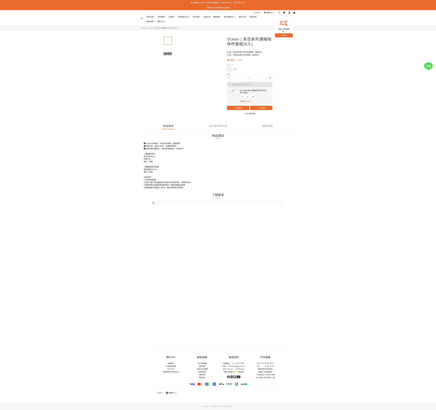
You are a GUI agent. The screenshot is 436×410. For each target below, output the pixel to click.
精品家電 (253, 17)
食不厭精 (196, 17)
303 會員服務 (202, 363)
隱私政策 (202, 374)
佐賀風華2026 (183, 17)
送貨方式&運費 (202, 369)
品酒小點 (207, 17)
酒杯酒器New (229, 17)
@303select (240, 369)
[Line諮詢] (431, 66)
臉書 (260, 372)
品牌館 (171, 17)
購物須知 (150, 21)
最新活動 (150, 17)
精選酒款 (216, 17)
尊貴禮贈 (161, 17)
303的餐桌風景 (170, 366)
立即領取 (284, 35)
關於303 (161, 21)
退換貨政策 (202, 372)
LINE (264, 372)
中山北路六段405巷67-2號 (265, 377)
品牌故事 (171, 363)
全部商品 (144, 28)
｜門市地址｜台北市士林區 (265, 374)
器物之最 (242, 17)
